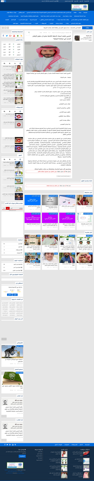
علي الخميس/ (5, 313)
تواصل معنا (40, 458)
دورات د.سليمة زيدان (67, 16)
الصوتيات (66, 444)
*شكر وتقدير (5, 305)
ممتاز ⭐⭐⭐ (19, 291)
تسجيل (75, 1)
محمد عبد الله (18, 400)
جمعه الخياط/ (19, 315)
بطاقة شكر (5, 307)
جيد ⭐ (5, 292)
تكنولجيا (51, 23)
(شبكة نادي (12, 313)
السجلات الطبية (19, 303)
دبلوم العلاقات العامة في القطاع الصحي (80, 20)
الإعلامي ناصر (12, 303)
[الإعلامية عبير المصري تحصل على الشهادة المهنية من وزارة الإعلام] (64, 471)
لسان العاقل (19, 305)
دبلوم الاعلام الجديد (23, 20)
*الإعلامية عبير (5, 303)
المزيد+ (36, 23)
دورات (80, 12)
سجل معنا (67, 171)
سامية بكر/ (12, 315)
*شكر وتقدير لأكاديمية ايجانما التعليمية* (71, 28)
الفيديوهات (43, 23)
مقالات (75, 12)
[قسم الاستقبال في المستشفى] (86, 464)
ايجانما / (5, 311)
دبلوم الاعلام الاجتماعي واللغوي (47, 20)
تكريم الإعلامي (19, 313)
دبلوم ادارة (5, 309)
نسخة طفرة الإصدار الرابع (12, 471)
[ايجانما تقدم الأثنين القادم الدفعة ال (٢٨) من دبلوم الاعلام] (86, 457)
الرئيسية (86, 1)
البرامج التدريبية (33, 20)
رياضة (67, 23)
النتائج (9, 295)
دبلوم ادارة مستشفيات (13, 16)
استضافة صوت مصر (20, 473)
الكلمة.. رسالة (19, 307)
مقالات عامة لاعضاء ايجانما (63, 20)
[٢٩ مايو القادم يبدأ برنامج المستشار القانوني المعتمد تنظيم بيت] (86, 478)
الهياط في (12, 305)
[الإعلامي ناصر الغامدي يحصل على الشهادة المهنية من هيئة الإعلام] (64, 464)
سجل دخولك (60, 171)
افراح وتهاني (21, 12)
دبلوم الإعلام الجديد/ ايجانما (64, 176)
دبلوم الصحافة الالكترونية (25, 23)
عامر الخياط (89, 36)
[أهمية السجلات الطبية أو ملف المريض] (64, 457)
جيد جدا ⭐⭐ (12, 291)
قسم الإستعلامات (19, 311)
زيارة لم (12, 309)
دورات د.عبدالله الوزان (11, 12)
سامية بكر (5, 315)
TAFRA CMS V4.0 (9, 473)
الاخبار (81, 444)
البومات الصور (58, 444)
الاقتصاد (7, 20)
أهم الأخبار (13, 20)
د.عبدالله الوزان (18, 424)
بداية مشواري (12, 311)
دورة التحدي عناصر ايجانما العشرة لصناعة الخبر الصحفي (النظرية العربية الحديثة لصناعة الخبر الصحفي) (49, 12)
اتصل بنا (21, 456)
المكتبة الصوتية (39, 456)
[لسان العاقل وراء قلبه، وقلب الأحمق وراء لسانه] (64, 478)
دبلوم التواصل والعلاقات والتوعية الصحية (29, 16)
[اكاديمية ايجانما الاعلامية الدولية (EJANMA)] (86, 471)
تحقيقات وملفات (59, 23)
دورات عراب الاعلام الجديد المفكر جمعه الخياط (51, 16)
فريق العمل (15, 23)
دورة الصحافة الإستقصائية (80, 16)
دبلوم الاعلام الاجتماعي (76, 23)
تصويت (14, 295)
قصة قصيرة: (19, 309)
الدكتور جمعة (12, 307)
